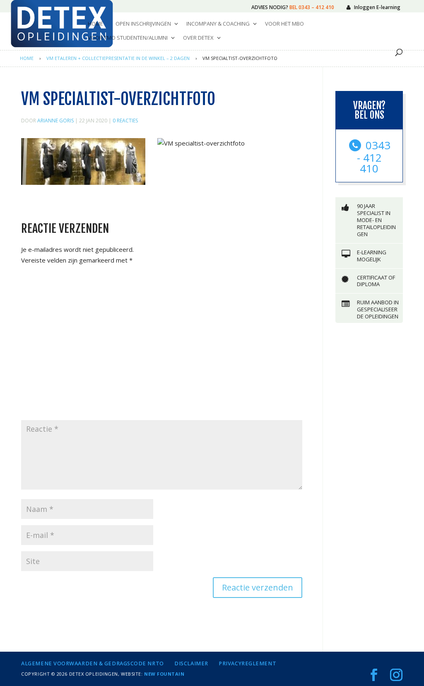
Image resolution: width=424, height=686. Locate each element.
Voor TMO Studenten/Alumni (128, 38)
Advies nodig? (292, 7)
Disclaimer (191, 663)
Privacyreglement (247, 663)
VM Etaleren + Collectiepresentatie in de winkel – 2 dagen (118, 58)
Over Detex (198, 38)
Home (95, 24)
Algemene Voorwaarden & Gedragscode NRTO (92, 663)
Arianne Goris (55, 120)
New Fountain (164, 674)
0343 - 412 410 (373, 157)
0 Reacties (125, 120)
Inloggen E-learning (377, 7)
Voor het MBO (284, 24)
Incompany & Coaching (218, 24)
